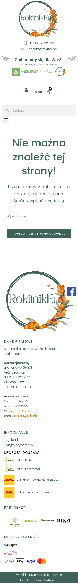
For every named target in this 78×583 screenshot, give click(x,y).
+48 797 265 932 (20, 411)
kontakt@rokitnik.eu (27, 416)
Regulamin (12, 439)
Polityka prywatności (18, 445)
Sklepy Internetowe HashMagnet (39, 580)
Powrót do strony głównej (39, 234)
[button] (5, 119)
